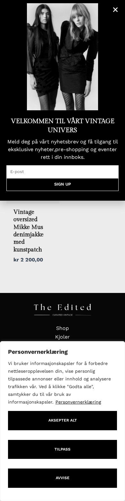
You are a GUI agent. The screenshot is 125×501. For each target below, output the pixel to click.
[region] (62, 421)
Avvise (63, 478)
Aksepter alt (62, 420)
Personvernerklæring (78, 402)
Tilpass (62, 449)
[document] (62, 250)
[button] (115, 9)
